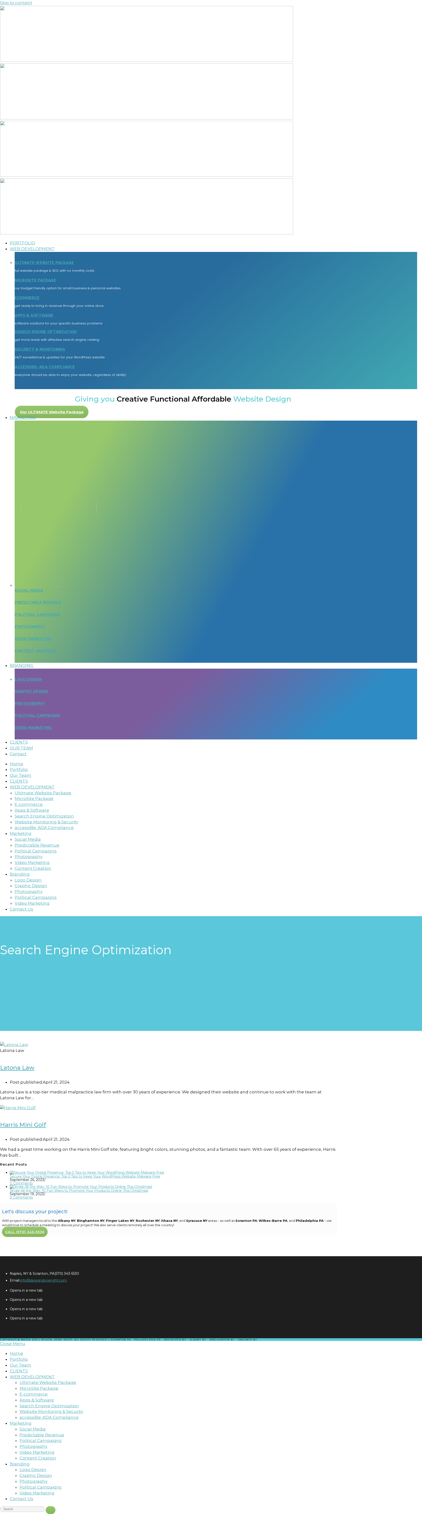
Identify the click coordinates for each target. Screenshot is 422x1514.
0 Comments (21, 1183)
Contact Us (21, 1498)
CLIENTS (19, 1371)
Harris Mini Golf (23, 1124)
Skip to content (16, 2)
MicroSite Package (35, 280)
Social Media (29, 590)
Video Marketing (33, 638)
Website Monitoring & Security (51, 1411)
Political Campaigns (37, 614)
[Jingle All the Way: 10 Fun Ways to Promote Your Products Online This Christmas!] (81, 1186)
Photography (30, 626)
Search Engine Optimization (49, 1405)
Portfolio (19, 1359)
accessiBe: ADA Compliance (45, 366)
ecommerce (27, 297)
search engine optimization (46, 331)
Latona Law (17, 1067)
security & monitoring (40, 349)
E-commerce (34, 1394)
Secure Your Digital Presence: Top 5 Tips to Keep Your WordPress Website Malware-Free (85, 1176)
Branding (20, 1464)
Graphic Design (31, 691)
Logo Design (28, 679)
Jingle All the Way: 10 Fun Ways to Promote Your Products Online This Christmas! (79, 1190)
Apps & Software (34, 315)
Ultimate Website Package (44, 262)
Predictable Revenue (38, 602)
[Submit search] (50, 1510)
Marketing (21, 1423)
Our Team (20, 1365)
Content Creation (35, 650)
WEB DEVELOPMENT (32, 1376)
